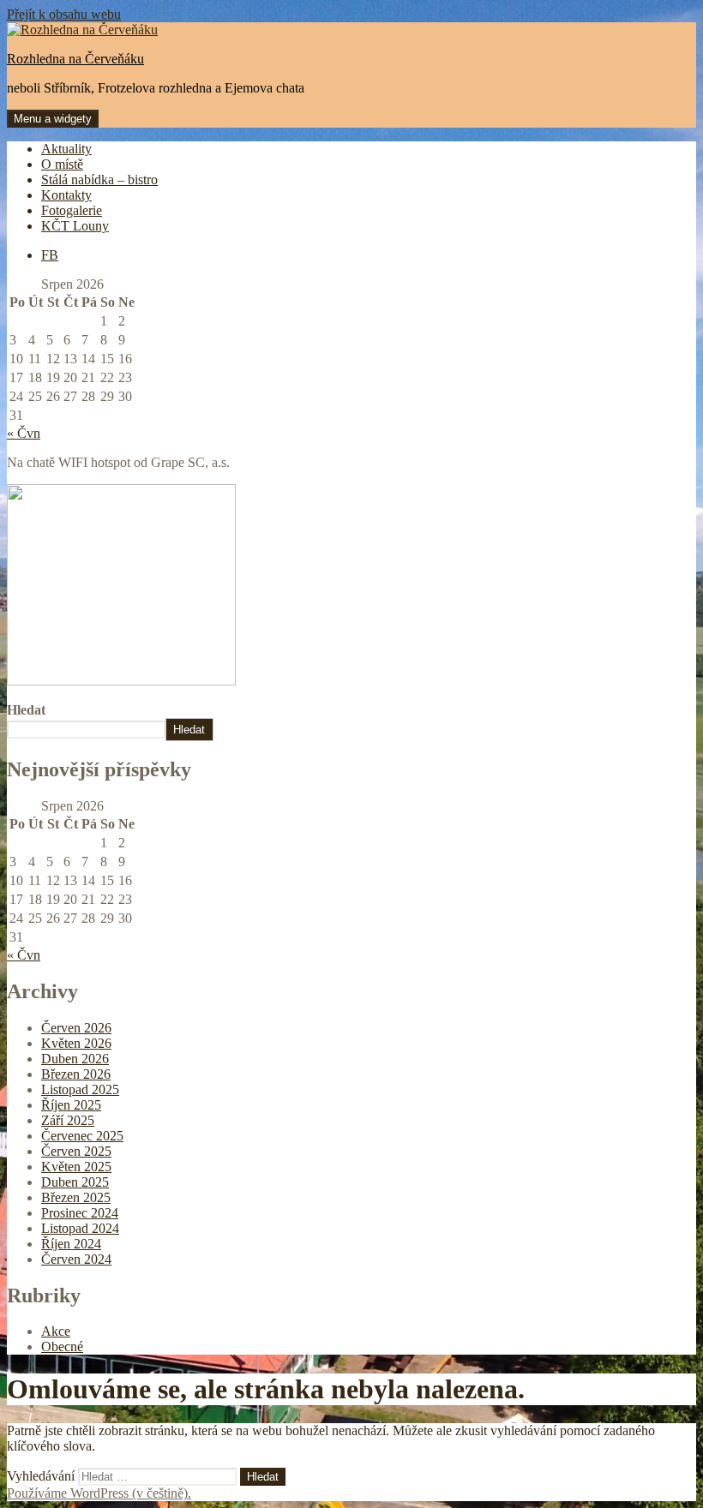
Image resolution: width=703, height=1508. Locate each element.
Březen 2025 (76, 1197)
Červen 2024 (76, 1259)
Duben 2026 (75, 1058)
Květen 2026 (76, 1043)
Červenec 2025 (82, 1135)
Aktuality (66, 148)
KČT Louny (75, 225)
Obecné (62, 1346)
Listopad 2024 (80, 1228)
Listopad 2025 (80, 1089)
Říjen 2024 (71, 1243)
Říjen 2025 (71, 1105)
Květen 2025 (76, 1166)
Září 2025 (67, 1120)
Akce (55, 1331)
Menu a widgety (53, 118)
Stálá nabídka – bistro (99, 179)
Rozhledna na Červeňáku (75, 58)
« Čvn (23, 433)
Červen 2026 (76, 1027)
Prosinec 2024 (79, 1213)
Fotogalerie (71, 210)
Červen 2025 (76, 1151)
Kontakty (66, 195)
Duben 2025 (75, 1182)
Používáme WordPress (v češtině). (99, 1493)
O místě (62, 164)
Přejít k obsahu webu (64, 14)
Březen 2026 (76, 1074)
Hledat (26, 710)
